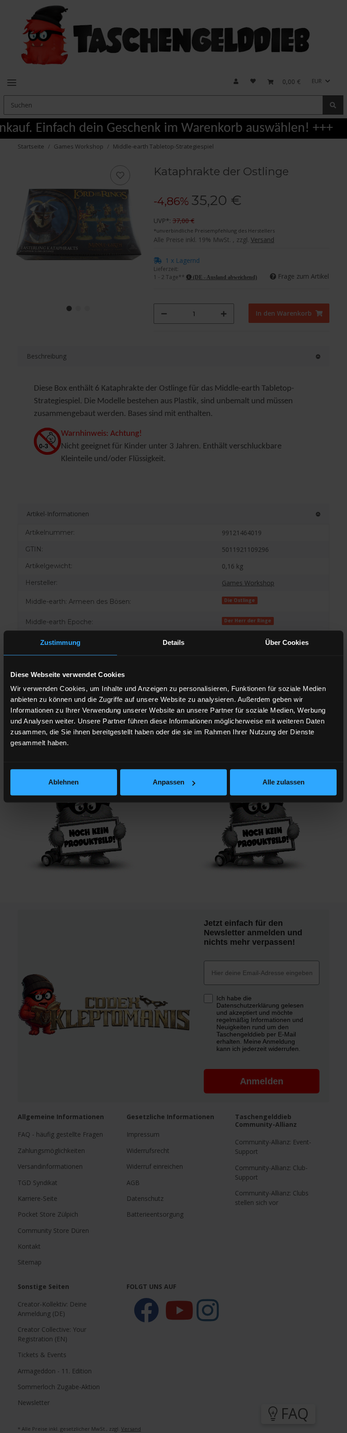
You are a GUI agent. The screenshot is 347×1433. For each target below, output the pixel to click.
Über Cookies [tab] (287, 642)
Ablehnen (63, 782)
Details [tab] (174, 642)
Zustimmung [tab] (60, 642)
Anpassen (168, 782)
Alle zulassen (284, 782)
